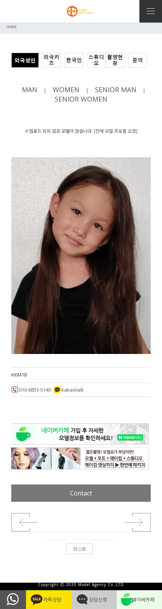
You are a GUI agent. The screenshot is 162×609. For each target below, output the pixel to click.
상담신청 (94, 599)
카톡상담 (48, 599)
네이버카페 (139, 599)
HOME (11, 26)
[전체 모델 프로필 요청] (116, 131)
